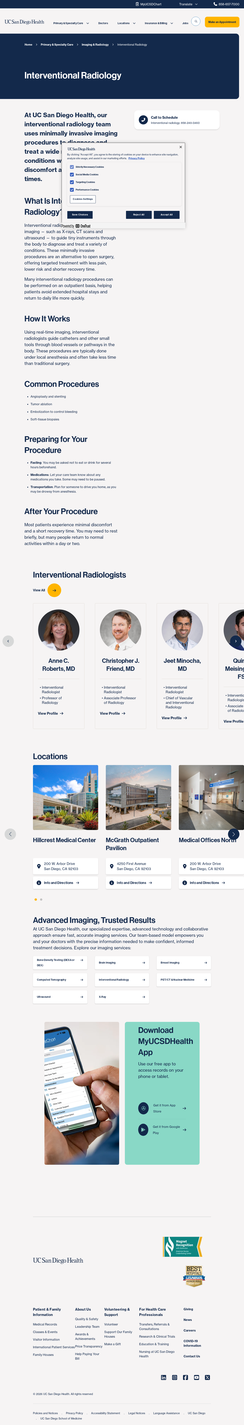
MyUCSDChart (150, 4)
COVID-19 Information (192, 1343)
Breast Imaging (170, 962)
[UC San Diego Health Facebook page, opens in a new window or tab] (185, 1377)
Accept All (167, 214)
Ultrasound (44, 997)
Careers (190, 1330)
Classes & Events (45, 1332)
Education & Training (154, 1344)
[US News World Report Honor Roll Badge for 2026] (195, 1276)
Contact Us (192, 1356)
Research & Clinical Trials (157, 1336)
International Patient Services (54, 1347)
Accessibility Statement (106, 1413)
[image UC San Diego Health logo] (31, 22)
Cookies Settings (83, 199)
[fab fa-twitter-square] (207, 1377)
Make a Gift (112, 1344)
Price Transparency (88, 1346)
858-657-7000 (229, 4)
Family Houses (43, 1355)
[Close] (181, 147)
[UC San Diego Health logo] (59, 1260)
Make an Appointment (222, 22)
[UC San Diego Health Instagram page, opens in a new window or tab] (174, 1377)
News (188, 1320)
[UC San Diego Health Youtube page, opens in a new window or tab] (196, 1377)
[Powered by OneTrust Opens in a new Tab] (75, 226)
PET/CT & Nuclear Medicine (177, 979)
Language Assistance (167, 1413)
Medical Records (45, 1324)
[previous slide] (8, 641)
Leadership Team (87, 1326)
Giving (188, 1309)
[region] (123, 185)
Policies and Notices (46, 1413)
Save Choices (80, 214)
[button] (195, 21)
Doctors (103, 23)
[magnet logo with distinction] (184, 1246)
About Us (83, 1309)
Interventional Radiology (114, 979)
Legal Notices (137, 1413)
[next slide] (236, 641)
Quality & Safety (86, 1319)
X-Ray (102, 997)
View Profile (48, 713)
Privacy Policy (75, 1413)
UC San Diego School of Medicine (61, 1418)
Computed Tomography (51, 979)
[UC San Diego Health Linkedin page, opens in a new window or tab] (163, 1377)
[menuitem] (71, 23)
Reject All (138, 214)
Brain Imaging (107, 962)
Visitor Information (46, 1339)
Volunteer (111, 1324)
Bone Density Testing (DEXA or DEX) (56, 962)
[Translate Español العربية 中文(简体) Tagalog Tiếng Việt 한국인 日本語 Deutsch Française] (187, 4)
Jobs (185, 23)
